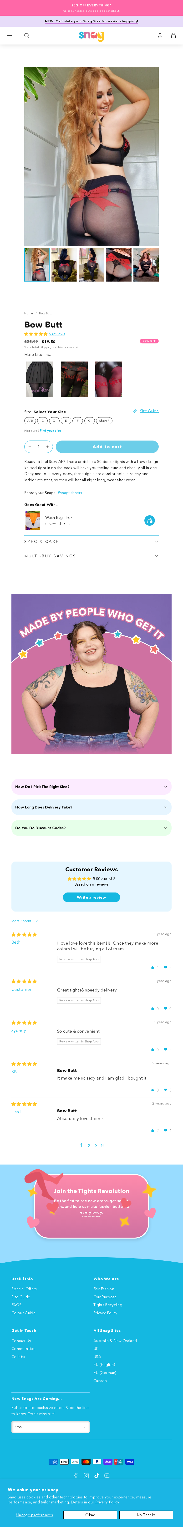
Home (28, 313)
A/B (30, 420)
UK (96, 1348)
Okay (90, 1514)
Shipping (45, 347)
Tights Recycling (107, 1304)
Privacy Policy (107, 1502)
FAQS (16, 1304)
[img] (24, 934)
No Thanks (146, 1514)
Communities (23, 1348)
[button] (9, 35)
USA (97, 1356)
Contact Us (21, 1340)
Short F (104, 420)
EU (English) (104, 1364)
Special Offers (24, 1288)
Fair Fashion (103, 1288)
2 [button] (89, 1145)
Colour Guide (23, 1312)
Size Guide (20, 1296)
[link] (160, 35)
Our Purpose (105, 1296)
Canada (100, 1380)
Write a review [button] (91, 897)
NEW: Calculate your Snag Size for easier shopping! (91, 21)
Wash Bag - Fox (58, 517)
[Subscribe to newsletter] (85, 1427)
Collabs (18, 1356)
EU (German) (105, 1372)
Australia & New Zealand (115, 1340)
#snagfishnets (70, 492)
